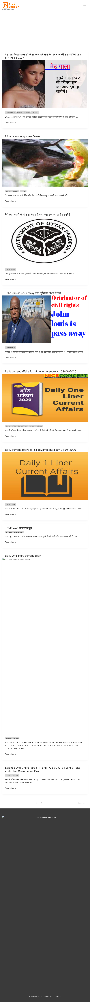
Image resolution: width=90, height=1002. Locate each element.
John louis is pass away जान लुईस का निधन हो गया (33, 293)
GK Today (35, 113)
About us (48, 996)
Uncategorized (18, 532)
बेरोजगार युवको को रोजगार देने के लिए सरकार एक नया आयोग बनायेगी (37, 214)
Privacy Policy (35, 996)
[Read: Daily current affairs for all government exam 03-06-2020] (45, 398)
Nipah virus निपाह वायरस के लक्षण (22, 136)
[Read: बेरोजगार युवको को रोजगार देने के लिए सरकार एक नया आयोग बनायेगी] (45, 241)
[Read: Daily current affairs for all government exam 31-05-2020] (45, 476)
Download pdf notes (12, 738)
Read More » (10, 123)
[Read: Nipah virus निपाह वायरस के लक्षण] (45, 162)
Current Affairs (10, 113)
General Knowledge (23, 113)
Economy (9, 532)
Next (81, 803)
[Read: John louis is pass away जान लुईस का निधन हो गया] (45, 319)
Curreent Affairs (11, 426)
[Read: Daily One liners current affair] (45, 646)
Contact (57, 996)
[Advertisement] (45, 30)
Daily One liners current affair (23, 555)
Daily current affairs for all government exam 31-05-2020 (40, 449)
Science (23, 191)
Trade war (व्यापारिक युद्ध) (19, 528)
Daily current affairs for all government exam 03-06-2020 (40, 371)
